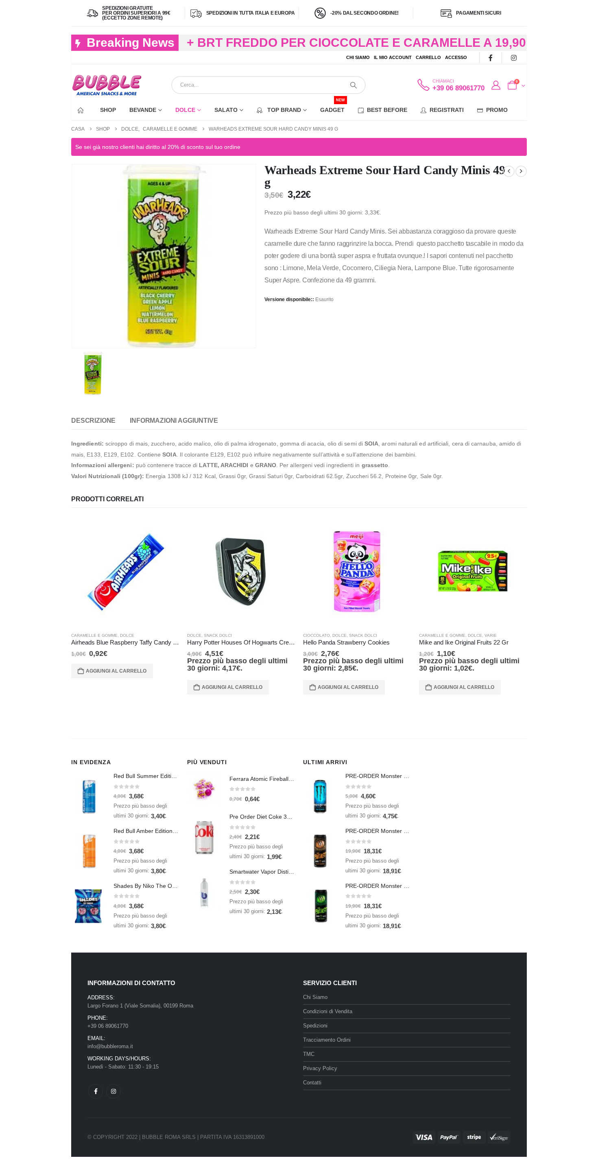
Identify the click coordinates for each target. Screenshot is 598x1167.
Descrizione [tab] (93, 420)
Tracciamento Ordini (327, 1040)
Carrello (428, 57)
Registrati (447, 110)
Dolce (185, 110)
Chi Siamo (358, 57)
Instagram (113, 1091)
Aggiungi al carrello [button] (116, 671)
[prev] (509, 171)
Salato (226, 110)
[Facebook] (490, 57)
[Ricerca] (353, 85)
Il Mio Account (393, 57)
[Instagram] (514, 57)
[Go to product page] (125, 571)
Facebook (95, 1091)
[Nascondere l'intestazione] (106, 85)
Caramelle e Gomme (94, 635)
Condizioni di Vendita (327, 1011)
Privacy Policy (320, 1068)
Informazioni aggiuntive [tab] (174, 420)
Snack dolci (218, 635)
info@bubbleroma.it (110, 1046)
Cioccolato (316, 635)
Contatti (312, 1083)
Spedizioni (315, 1026)
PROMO (497, 110)
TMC (308, 1054)
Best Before (387, 110)
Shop (108, 110)
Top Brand (283, 110)
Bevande (142, 110)
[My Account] (495, 85)
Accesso (456, 57)
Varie (491, 635)
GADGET (332, 106)
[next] (521, 171)
